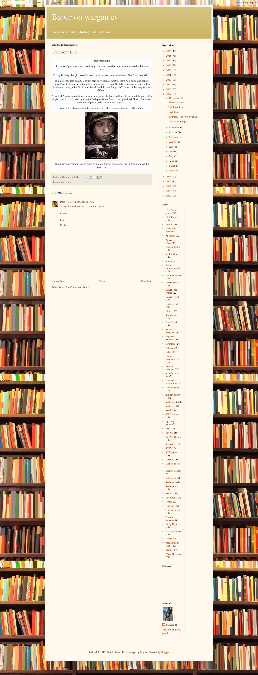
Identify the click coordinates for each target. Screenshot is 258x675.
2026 (169, 51)
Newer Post (58, 281)
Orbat (168, 428)
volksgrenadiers (173, 531)
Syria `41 (170, 482)
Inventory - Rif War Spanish (182, 116)
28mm (169, 224)
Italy (168, 352)
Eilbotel (169, 311)
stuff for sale (172, 478)
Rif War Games (173, 437)
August (173, 141)
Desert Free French (171, 291)
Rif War (169, 432)
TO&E (169, 501)
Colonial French (173, 275)
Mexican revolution (171, 382)
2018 (169, 89)
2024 (169, 60)
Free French (171, 322)
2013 (169, 190)
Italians (169, 348)
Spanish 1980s (173, 463)
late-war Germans (170, 368)
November (174, 127)
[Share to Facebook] (98, 177)
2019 (169, 84)
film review (66, 181)
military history (173, 394)
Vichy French (172, 524)
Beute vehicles (173, 247)
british (169, 261)
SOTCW (170, 459)
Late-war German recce (172, 357)
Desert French (172, 297)
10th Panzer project (171, 211)
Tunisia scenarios (170, 518)
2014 (169, 186)
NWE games (172, 414)
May (171, 156)
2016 (169, 176)
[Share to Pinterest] (101, 177)
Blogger (165, 652)
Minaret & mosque (177, 121)
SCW (168, 448)
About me (170, 235)
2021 (169, 74)
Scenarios (170, 444)
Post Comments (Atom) (77, 287)
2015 (169, 181)
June (171, 151)
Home (102, 281)
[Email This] (88, 177)
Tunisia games (173, 510)
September (174, 137)
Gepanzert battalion (171, 338)
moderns (170, 406)
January (173, 170)
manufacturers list (173, 375)
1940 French (172, 217)
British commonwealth (173, 267)
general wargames (170, 331)
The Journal (171, 497)
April (172, 161)
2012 (169, 195)
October (173, 132)
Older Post (145, 281)
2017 (169, 94)
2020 (169, 79)
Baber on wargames (85, 16)
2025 (169, 55)
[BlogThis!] (91, 177)
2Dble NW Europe (171, 230)
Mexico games (173, 387)
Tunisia (169, 505)
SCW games (172, 452)
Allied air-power (176, 102)
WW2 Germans (173, 554)
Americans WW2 (171, 241)
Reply (63, 225)
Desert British (172, 282)
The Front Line (176, 107)
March (172, 165)
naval (168, 410)
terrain (169, 493)
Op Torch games (170, 423)
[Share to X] (94, 177)
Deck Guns (173, 112)
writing (169, 549)
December (174, 98)
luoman (143, 652)
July (171, 146)
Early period (172, 304)
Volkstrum (171, 538)
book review (172, 254)
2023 (169, 65)
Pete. (62, 201)
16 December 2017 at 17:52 (80, 201)
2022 (169, 70)
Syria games (172, 486)
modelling (171, 401)
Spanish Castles (173, 470)
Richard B (171, 625)
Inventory (170, 343)
